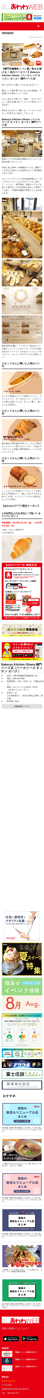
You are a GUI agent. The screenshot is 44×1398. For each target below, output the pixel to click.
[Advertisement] (22, 810)
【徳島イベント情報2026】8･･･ (26, 1352)
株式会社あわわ (9, 1381)
